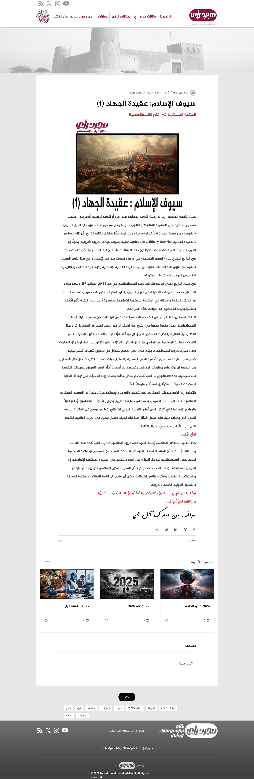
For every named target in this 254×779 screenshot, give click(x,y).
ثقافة (69, 715)
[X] (49, 3)
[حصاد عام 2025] (127, 584)
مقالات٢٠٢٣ (135, 708)
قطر (68, 708)
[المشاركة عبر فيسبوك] (194, 529)
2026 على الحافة (197, 606)
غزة (79, 708)
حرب (119, 708)
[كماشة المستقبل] (67, 584)
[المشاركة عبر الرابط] (166, 529)
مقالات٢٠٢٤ (167, 708)
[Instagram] (57, 3)
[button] (121, 17)
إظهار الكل (45, 562)
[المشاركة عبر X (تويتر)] (185, 529)
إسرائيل (105, 708)
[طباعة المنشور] (157, 529)
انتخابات (82, 715)
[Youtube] (66, 3)
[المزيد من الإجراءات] (60, 93)
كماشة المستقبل (77, 606)
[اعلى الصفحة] (126, 697)
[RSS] (41, 3)
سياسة (91, 708)
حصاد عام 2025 (138, 606)
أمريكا (151, 708)
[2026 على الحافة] (187, 584)
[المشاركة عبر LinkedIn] (176, 529)
